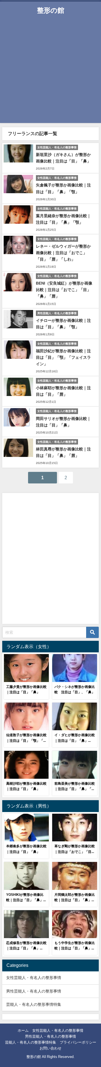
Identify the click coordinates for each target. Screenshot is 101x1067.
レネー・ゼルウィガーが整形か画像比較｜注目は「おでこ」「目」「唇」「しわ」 (63, 252)
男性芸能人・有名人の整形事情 (33, 991)
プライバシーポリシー (78, 1042)
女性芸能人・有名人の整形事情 (33, 978)
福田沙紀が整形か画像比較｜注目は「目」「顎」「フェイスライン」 (63, 357)
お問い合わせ (50, 1048)
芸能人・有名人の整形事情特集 (33, 1004)
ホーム (23, 1030)
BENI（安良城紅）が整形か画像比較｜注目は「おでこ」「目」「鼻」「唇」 (64, 289)
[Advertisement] (50, 72)
